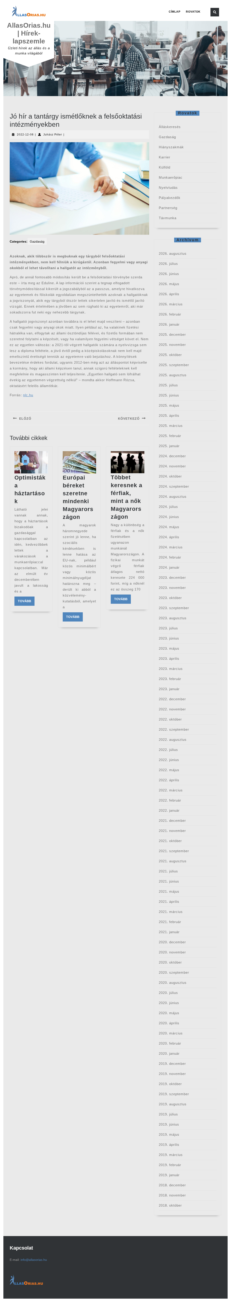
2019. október (170, 1084)
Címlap (174, 11)
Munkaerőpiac (170, 177)
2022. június (169, 760)
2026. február (170, 314)
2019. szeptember (174, 1094)
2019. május (169, 1134)
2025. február (170, 436)
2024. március (171, 547)
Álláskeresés (170, 127)
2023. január (169, 689)
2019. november (172, 1074)
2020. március (171, 1033)
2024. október (170, 476)
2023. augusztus (173, 618)
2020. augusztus (173, 982)
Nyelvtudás (168, 187)
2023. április (169, 658)
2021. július (168, 871)
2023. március (171, 669)
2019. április (169, 1145)
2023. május (169, 648)
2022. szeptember (174, 729)
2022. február (170, 800)
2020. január (169, 1053)
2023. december (172, 577)
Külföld (164, 167)
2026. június (169, 274)
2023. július (168, 628)
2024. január (169, 567)
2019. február (170, 1165)
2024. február (170, 557)
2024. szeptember (174, 486)
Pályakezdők (169, 198)
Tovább (26, 601)
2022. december (172, 699)
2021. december (172, 820)
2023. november (172, 588)
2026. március (171, 304)
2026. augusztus (173, 253)
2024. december (172, 456)
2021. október (170, 841)
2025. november (172, 345)
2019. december (172, 1063)
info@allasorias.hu (34, 1259)
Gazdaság (37, 241)
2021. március (171, 912)
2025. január (169, 446)
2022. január (169, 810)
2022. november (172, 709)
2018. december (172, 1185)
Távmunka (167, 218)
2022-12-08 (25, 134)
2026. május (169, 284)
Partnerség (168, 208)
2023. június (169, 638)
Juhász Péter (52, 134)
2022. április (169, 780)
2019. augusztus (173, 1104)
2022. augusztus (173, 739)
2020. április (169, 1023)
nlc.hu (28, 395)
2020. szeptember (174, 972)
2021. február (170, 922)
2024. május (169, 527)
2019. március (171, 1155)
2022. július (168, 750)
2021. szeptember (174, 851)
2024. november (172, 466)
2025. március (171, 426)
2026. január (169, 324)
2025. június (169, 395)
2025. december (172, 334)
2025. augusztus (173, 375)
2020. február (170, 1043)
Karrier (164, 157)
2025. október (170, 355)
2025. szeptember (174, 365)
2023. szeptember (174, 608)
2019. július (168, 1114)
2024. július (168, 507)
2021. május (169, 891)
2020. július (168, 993)
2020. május (169, 1013)
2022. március (171, 790)
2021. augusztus (173, 861)
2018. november (172, 1195)
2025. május (169, 405)
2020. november (172, 952)
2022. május (169, 770)
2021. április (169, 901)
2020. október (170, 962)
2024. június (169, 517)
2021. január (169, 932)
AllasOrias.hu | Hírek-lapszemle (29, 33)
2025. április (169, 415)
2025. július (168, 385)
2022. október (170, 719)
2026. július (168, 264)
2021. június (169, 881)
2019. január (169, 1175)
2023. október (170, 598)
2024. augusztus (173, 496)
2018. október (170, 1205)
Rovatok (193, 11)
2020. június (169, 1003)
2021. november (172, 831)
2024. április (169, 537)
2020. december (172, 942)
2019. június (169, 1124)
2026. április (169, 294)
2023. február (170, 679)
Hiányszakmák (171, 147)
